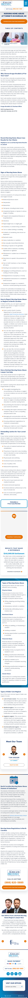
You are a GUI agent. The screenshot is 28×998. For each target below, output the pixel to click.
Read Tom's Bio (14, 765)
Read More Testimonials (14, 537)
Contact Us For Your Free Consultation (14, 21)
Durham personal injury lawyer (18, 815)
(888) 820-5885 (14, 882)
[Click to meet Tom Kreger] (14, 746)
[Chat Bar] (14, 996)
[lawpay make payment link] (14, 960)
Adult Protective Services (16, 314)
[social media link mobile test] (8, 973)
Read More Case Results (14, 571)
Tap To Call (14, 9)
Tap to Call (14, 968)
